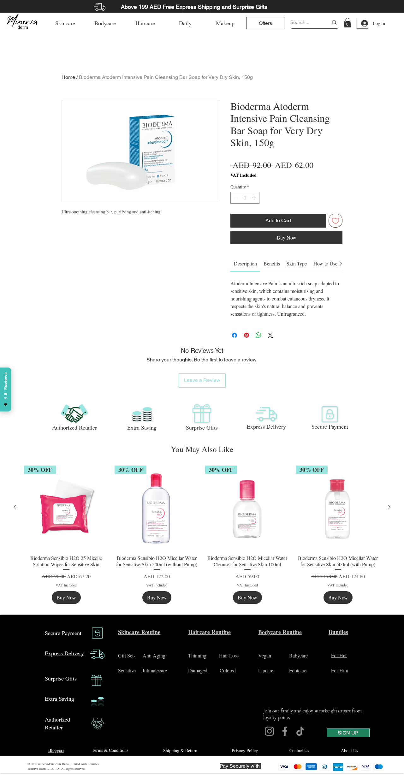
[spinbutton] (245, 197)
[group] (202, 534)
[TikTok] (300, 731)
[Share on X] (270, 335)
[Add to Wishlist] (335, 221)
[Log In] (362, 23)
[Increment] (254, 197)
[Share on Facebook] (234, 335)
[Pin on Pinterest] (246, 335)
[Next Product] (389, 507)
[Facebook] (285, 731)
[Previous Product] (15, 507)
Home (68, 77)
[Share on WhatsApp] (258, 335)
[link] (347, 22)
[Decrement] (235, 197)
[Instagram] (269, 731)
